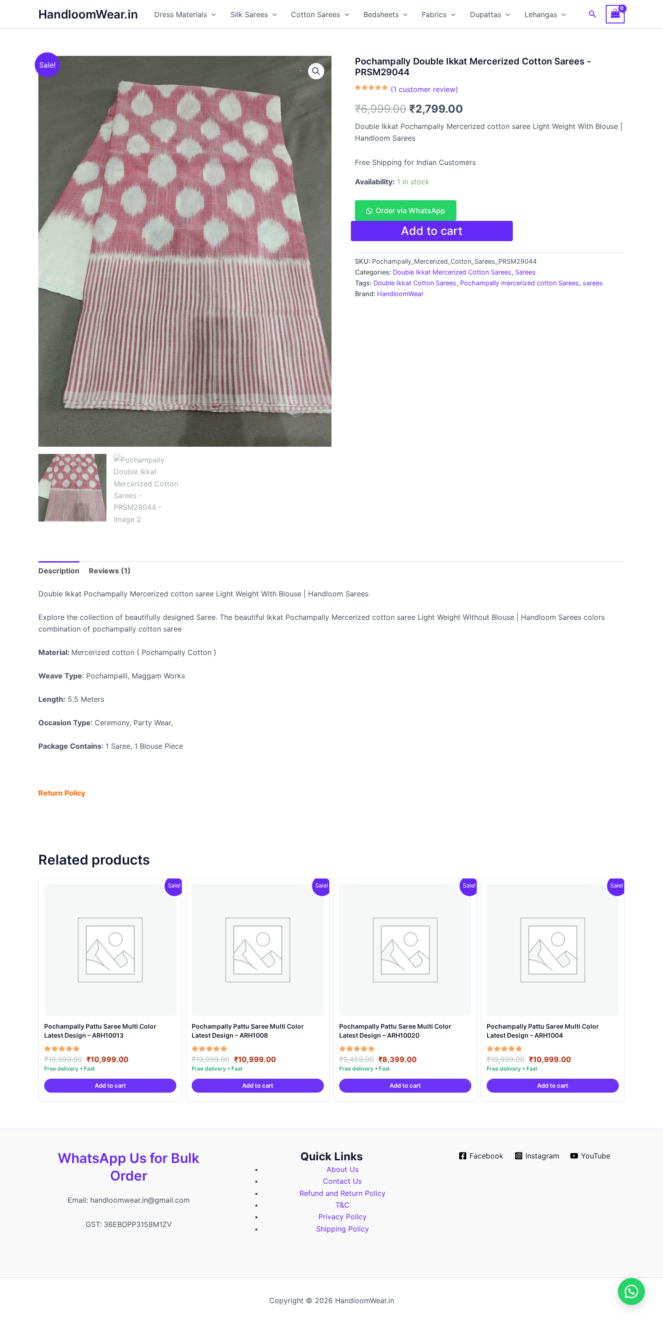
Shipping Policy (342, 1228)
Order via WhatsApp (410, 210)
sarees (593, 283)
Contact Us (342, 1181)
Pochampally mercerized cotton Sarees (519, 283)
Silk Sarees (249, 14)
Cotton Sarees (315, 14)
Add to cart (431, 231)
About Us (343, 1169)
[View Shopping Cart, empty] (615, 14)
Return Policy (61, 792)
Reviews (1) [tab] (110, 570)
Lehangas (541, 14)
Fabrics (434, 14)
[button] (211, 14)
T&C (343, 1204)
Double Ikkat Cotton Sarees (414, 283)
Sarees (525, 272)
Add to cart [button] (110, 1085)
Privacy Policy (342, 1216)
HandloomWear (400, 294)
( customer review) (424, 89)
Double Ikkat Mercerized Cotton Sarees (452, 272)
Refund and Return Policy (342, 1193)
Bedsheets (381, 14)
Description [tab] (58, 570)
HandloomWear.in (88, 14)
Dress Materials (180, 14)
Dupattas (485, 14)
